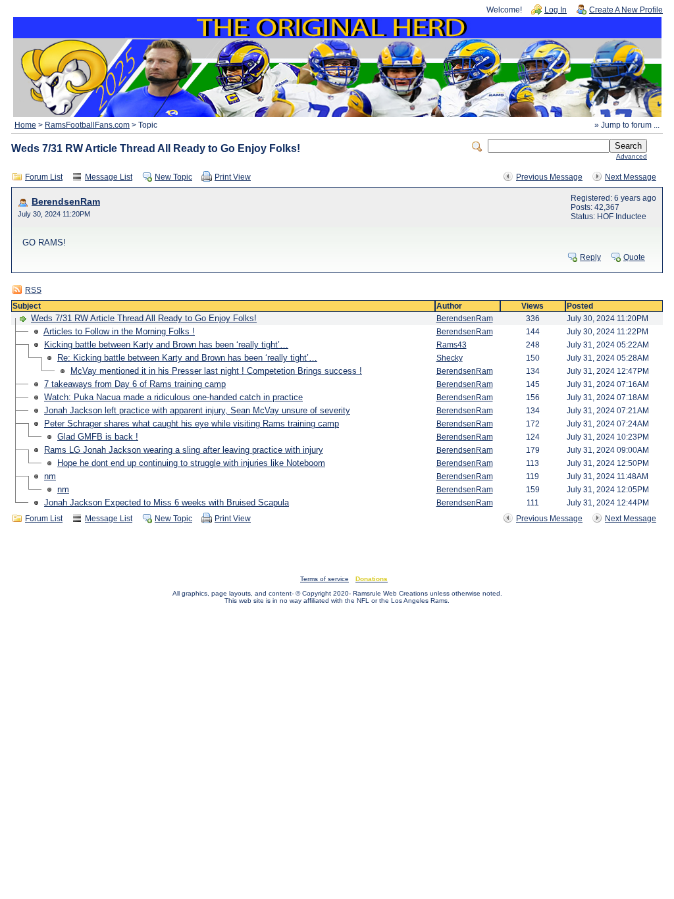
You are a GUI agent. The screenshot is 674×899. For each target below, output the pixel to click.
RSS (33, 290)
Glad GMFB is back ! (97, 437)
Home (25, 125)
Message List (108, 177)
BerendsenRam (66, 202)
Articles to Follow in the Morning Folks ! (119, 331)
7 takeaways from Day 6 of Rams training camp (135, 384)
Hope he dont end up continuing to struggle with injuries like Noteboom (191, 463)
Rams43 (451, 344)
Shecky (449, 358)
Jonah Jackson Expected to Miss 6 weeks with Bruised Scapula (166, 502)
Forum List (44, 177)
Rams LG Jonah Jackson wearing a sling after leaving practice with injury (183, 450)
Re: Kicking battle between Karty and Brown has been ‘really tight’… (187, 358)
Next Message (630, 177)
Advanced (631, 156)
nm (50, 476)
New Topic (173, 177)
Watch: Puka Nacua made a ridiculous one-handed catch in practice (173, 397)
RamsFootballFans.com (87, 125)
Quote (634, 257)
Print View (233, 177)
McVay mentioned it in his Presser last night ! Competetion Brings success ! (216, 371)
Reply (590, 257)
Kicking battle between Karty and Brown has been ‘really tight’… (166, 344)
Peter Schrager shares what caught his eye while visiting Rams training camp (191, 423)
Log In (555, 9)
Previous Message (549, 177)
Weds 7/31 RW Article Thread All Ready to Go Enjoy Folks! (144, 318)
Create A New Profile (626, 9)
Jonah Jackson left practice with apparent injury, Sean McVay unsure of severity (197, 410)
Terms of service (324, 578)
